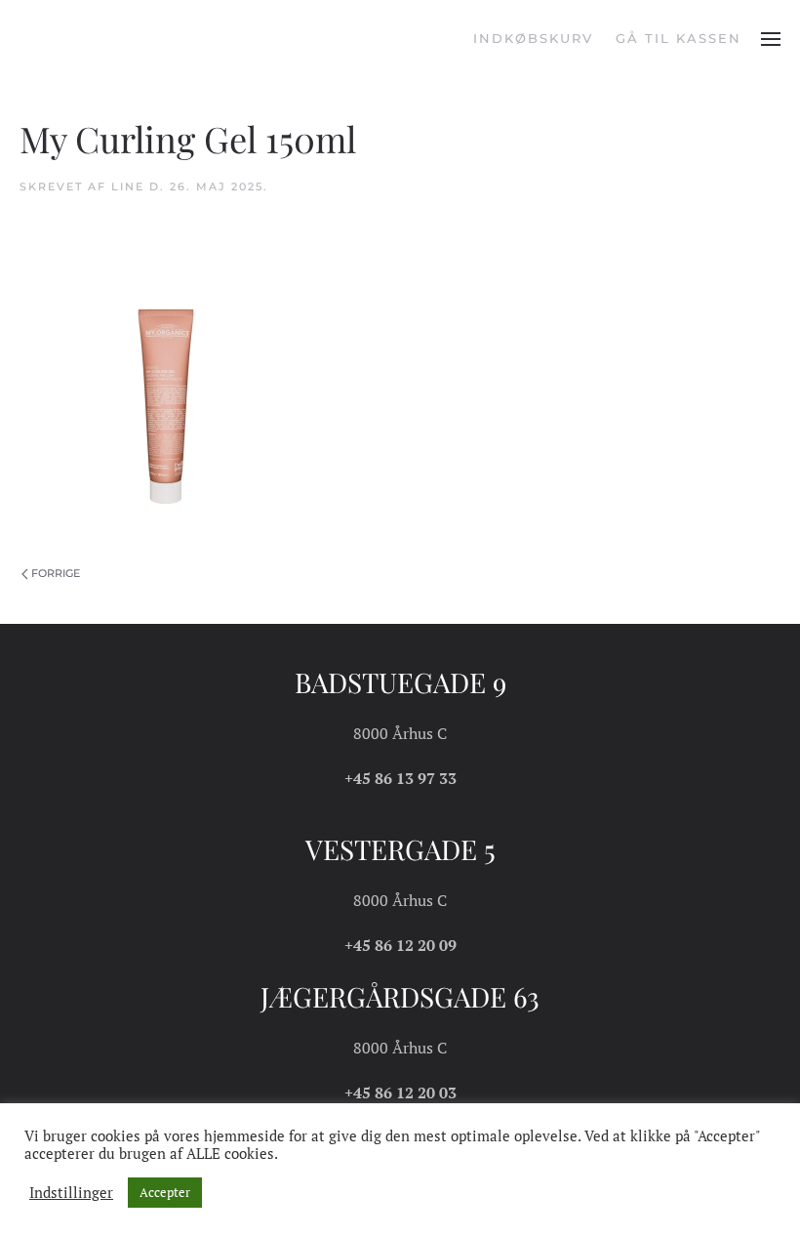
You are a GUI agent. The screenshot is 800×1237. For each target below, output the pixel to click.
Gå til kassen (678, 38)
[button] (770, 39)
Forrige (55, 573)
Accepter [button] (165, 1192)
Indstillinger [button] (71, 1193)
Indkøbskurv (533, 38)
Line (127, 186)
